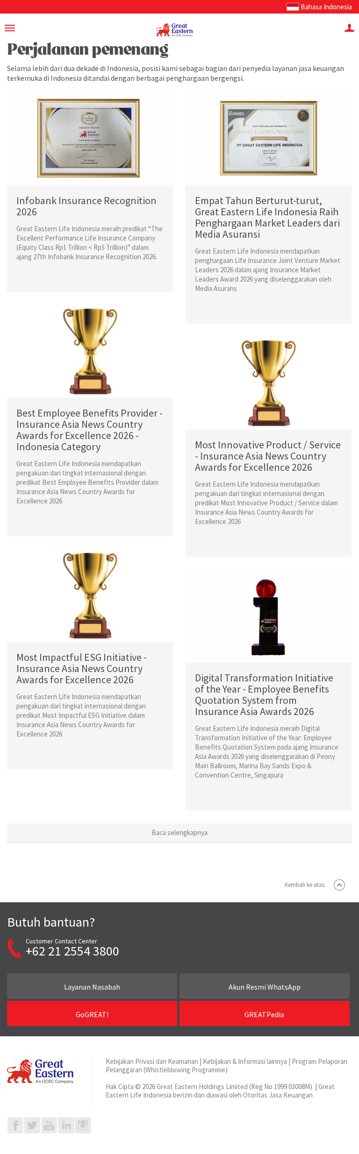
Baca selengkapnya (179, 832)
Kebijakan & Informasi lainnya (245, 1061)
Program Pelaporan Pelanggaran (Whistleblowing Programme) (226, 1065)
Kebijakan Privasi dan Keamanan (152, 1061)
